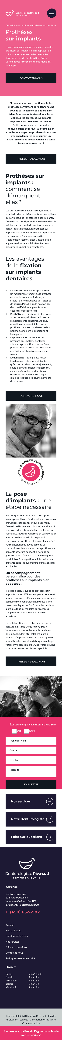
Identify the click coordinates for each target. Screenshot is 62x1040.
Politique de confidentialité (20, 958)
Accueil (10, 25)
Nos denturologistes (17, 936)
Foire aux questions (26, 837)
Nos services (22, 25)
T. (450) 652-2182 (23, 912)
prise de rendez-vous (31, 158)
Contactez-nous (31, 395)
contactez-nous (31, 78)
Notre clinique (13, 930)
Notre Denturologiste (27, 819)
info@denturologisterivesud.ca (22, 904)
